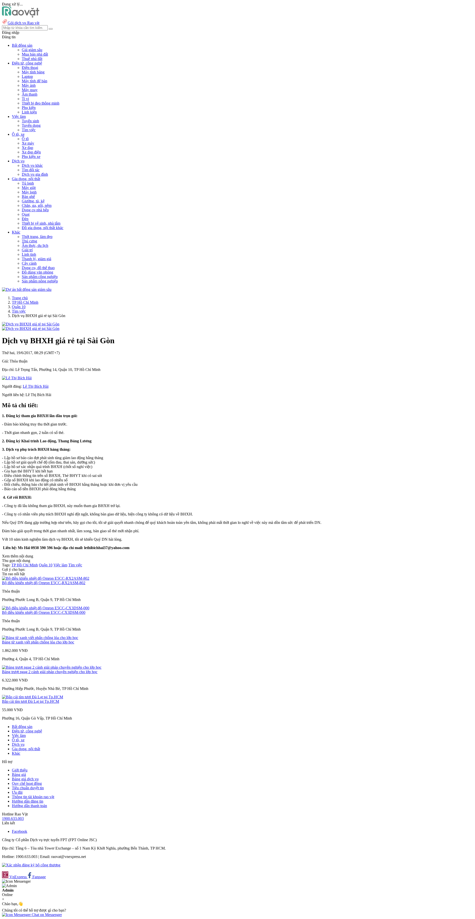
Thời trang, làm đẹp (37, 237)
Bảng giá (19, 774)
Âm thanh (29, 94)
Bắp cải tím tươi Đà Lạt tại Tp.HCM (30, 701)
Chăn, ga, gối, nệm (36, 205)
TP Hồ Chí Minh (25, 302)
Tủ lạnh (28, 183)
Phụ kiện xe (31, 156)
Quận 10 (18, 307)
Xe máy (28, 143)
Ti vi (25, 99)
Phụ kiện (29, 108)
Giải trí (27, 250)
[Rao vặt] (20, 16)
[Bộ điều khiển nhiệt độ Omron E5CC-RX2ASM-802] (45, 578)
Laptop (27, 76)
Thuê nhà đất (32, 59)
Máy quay (30, 90)
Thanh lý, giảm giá (36, 259)
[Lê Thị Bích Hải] (17, 378)
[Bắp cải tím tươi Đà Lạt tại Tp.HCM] (32, 697)
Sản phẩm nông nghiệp (40, 281)
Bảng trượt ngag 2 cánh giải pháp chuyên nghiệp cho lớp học (49, 672)
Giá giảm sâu (32, 50)
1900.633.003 (13, 818)
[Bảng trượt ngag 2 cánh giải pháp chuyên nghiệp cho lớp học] (51, 667)
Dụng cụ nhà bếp (35, 210)
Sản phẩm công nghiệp (40, 277)
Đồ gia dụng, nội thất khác (42, 228)
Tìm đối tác (31, 170)
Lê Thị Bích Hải (35, 386)
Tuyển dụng (31, 125)
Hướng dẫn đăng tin (27, 801)
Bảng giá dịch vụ (25, 779)
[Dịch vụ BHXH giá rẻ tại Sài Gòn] (30, 324)
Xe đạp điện (31, 152)
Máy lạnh (29, 192)
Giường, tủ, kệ (33, 201)
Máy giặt (29, 188)
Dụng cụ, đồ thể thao (38, 268)
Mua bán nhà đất (35, 54)
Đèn (25, 219)
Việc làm (60, 565)
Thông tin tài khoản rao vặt (33, 797)
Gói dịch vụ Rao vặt (23, 23)
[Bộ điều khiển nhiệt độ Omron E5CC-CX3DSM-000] (45, 608)
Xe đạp (27, 148)
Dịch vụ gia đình (35, 174)
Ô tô (25, 139)
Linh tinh (29, 254)
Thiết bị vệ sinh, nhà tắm (41, 223)
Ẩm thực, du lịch (35, 245)
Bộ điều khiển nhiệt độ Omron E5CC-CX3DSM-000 (43, 612)
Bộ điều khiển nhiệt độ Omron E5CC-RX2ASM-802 (43, 583)
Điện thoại (30, 67)
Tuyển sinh (30, 121)
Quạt (25, 214)
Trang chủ (20, 298)
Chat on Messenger (46, 915)
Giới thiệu (19, 770)
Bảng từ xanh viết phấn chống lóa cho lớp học (38, 642)
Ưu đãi (17, 792)
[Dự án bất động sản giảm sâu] (26, 289)
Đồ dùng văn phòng (37, 272)
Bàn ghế (28, 196)
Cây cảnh (29, 263)
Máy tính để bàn (34, 81)
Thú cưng (29, 241)
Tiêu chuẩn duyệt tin (28, 788)
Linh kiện (29, 112)
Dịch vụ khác (32, 165)
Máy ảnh (29, 85)
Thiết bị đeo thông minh (40, 103)
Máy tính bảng (33, 72)
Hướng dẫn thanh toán (29, 806)
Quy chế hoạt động (27, 783)
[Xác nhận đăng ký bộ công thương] (31, 865)
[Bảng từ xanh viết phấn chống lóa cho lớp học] (40, 638)
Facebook (19, 831)
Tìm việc (29, 130)
